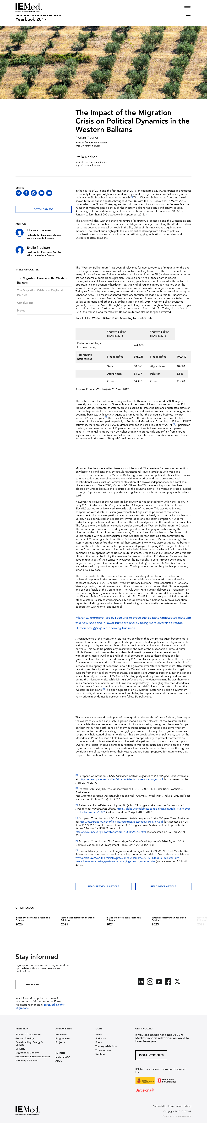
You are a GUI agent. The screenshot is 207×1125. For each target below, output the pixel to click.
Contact (100, 1054)
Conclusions (25, 302)
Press (98, 1042)
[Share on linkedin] (41, 193)
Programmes (62, 1038)
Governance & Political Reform (33, 1056)
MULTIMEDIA (62, 1057)
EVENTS (60, 1053)
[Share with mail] (49, 193)
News (98, 1034)
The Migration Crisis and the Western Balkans (42, 280)
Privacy (187, 1106)
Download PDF (43, 209)
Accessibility (159, 1106)
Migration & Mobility (27, 1052)
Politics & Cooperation (28, 1034)
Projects (60, 1042)
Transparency (103, 1050)
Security (20, 1048)
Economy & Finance (27, 1060)
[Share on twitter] (19, 193)
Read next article (163, 886)
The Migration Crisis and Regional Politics (40, 293)
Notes (21, 310)
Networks (61, 1034)
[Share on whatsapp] (34, 193)
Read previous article (103, 886)
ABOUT (59, 1060)
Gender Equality (25, 1038)
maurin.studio (183, 1116)
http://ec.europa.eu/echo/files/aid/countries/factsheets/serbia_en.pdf (121, 779)
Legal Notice (175, 1106)
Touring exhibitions (106, 1046)
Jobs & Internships (151, 1055)
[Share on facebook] (26, 193)
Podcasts (100, 1038)
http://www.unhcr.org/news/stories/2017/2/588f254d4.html (111, 832)
